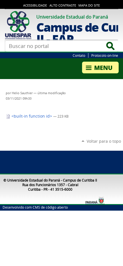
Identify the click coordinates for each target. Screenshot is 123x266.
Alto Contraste (62, 5)
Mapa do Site (89, 5)
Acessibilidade (35, 5)
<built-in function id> (31, 116)
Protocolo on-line (104, 55)
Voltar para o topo (104, 141)
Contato (79, 55)
